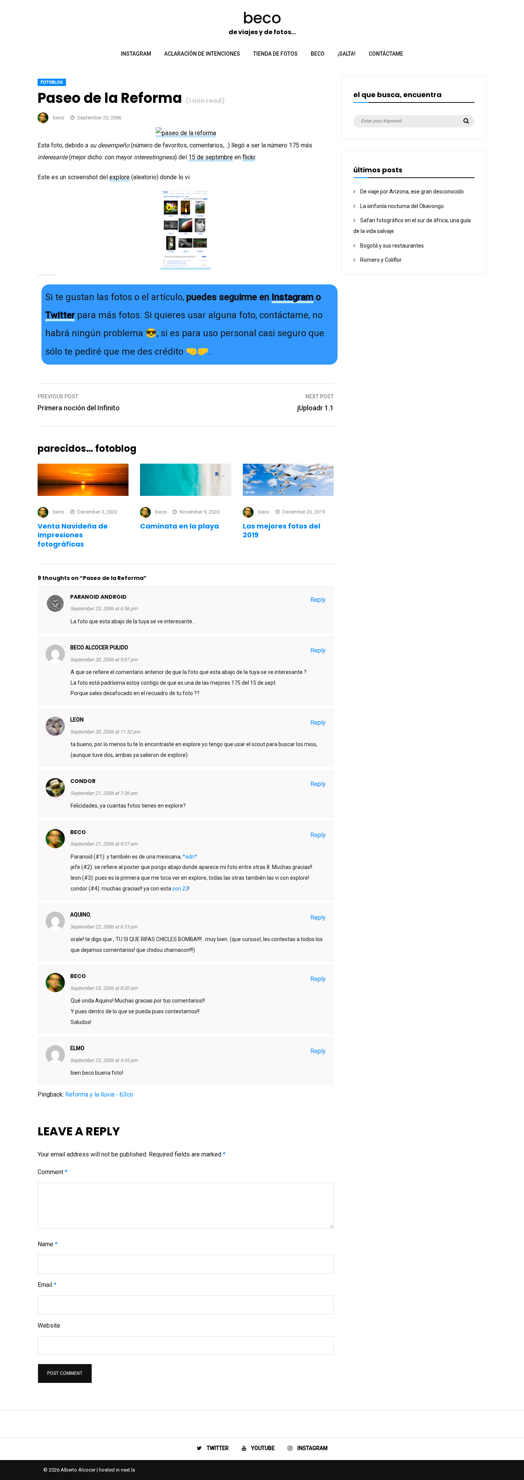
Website (49, 1325)
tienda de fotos (275, 54)
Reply (318, 599)
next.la (128, 1470)
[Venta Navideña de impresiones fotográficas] (83, 493)
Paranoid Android (98, 597)
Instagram (292, 297)
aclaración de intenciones (202, 54)
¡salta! (347, 54)
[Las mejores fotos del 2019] (288, 493)
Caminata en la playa (179, 526)
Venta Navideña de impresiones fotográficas (73, 535)
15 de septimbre (210, 157)
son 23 (180, 888)
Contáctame (386, 54)
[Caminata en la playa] (185, 493)
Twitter (60, 315)
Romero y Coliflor (381, 260)
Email (47, 1284)
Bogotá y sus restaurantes (392, 246)
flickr (248, 157)
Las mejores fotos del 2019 (281, 530)
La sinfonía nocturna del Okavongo (402, 206)
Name (48, 1244)
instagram (136, 54)
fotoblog (52, 82)
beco (318, 54)
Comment (53, 1172)
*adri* (190, 857)
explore (119, 177)
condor (83, 781)
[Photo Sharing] (186, 133)
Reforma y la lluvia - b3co (99, 1094)
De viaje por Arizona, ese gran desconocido (412, 191)
